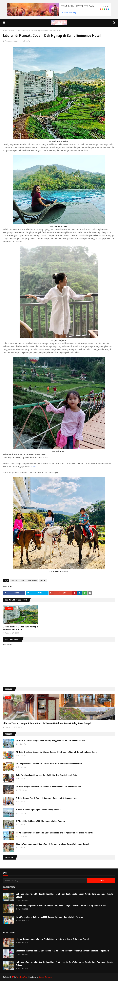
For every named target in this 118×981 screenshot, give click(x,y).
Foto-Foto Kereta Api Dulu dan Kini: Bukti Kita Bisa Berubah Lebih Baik (46, 775)
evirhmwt (60, 451)
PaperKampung (11, 41)
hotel (22, 580)
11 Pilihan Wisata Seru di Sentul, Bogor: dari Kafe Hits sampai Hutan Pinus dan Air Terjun (55, 833)
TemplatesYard (21, 977)
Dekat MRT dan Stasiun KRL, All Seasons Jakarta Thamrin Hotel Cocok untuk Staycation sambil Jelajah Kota (62, 951)
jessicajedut (60, 340)
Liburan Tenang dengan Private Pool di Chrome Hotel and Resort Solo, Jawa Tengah (47, 723)
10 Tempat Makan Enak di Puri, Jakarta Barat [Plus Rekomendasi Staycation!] (49, 763)
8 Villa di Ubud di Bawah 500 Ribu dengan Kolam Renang (40, 821)
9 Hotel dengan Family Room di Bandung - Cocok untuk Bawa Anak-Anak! (47, 798)
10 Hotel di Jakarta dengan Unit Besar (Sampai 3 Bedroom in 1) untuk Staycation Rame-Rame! (56, 752)
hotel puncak (32, 580)
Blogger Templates (45, 977)
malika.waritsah (60, 571)
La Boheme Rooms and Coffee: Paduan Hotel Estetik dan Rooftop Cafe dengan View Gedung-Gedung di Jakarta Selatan (64, 895)
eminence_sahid (60, 141)
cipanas (14, 580)
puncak (11, 31)
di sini (33, 466)
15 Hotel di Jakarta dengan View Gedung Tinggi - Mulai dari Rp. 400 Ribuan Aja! (50, 740)
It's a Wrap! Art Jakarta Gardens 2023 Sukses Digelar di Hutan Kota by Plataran (49, 917)
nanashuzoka (60, 226)
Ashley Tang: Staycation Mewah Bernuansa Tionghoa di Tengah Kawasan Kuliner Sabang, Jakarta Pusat (61, 905)
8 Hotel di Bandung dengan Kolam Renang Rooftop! (38, 810)
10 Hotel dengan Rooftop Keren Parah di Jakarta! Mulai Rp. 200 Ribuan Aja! (48, 786)
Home (5, 31)
